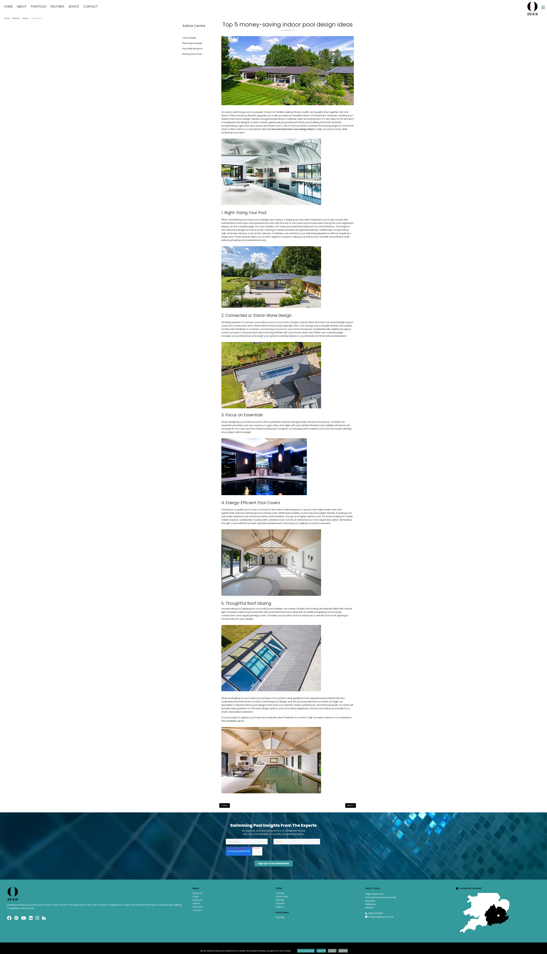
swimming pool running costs (261, 513)
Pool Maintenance (192, 48)
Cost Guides (189, 37)
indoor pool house (306, 223)
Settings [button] (332, 950)
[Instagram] (37, 918)
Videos (279, 906)
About (22, 6)
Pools (196, 896)
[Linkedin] (31, 918)
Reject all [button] (321, 950)
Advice (74, 6)
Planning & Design (192, 43)
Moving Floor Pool (192, 54)
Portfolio (38, 6)
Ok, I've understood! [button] (306, 950)
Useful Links (282, 896)
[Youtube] (23, 918)
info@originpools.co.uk (380, 916)
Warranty (198, 906)
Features (57, 6)
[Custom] (44, 918)
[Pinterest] (16, 918)
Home (8, 6)
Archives (280, 903)
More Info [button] (343, 950)
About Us (198, 893)
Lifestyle (280, 900)
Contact (90, 6)
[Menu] (543, 7)
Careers (280, 893)
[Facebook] (9, 918)
